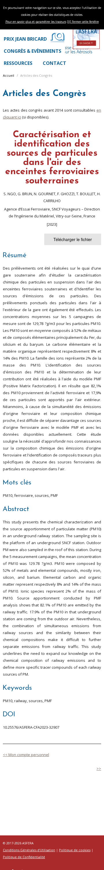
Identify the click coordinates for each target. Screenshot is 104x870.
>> (98, 768)
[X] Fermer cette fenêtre (83, 22)
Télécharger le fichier (72, 239)
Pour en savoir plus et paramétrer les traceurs (35, 22)
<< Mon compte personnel (26, 754)
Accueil (8, 75)
